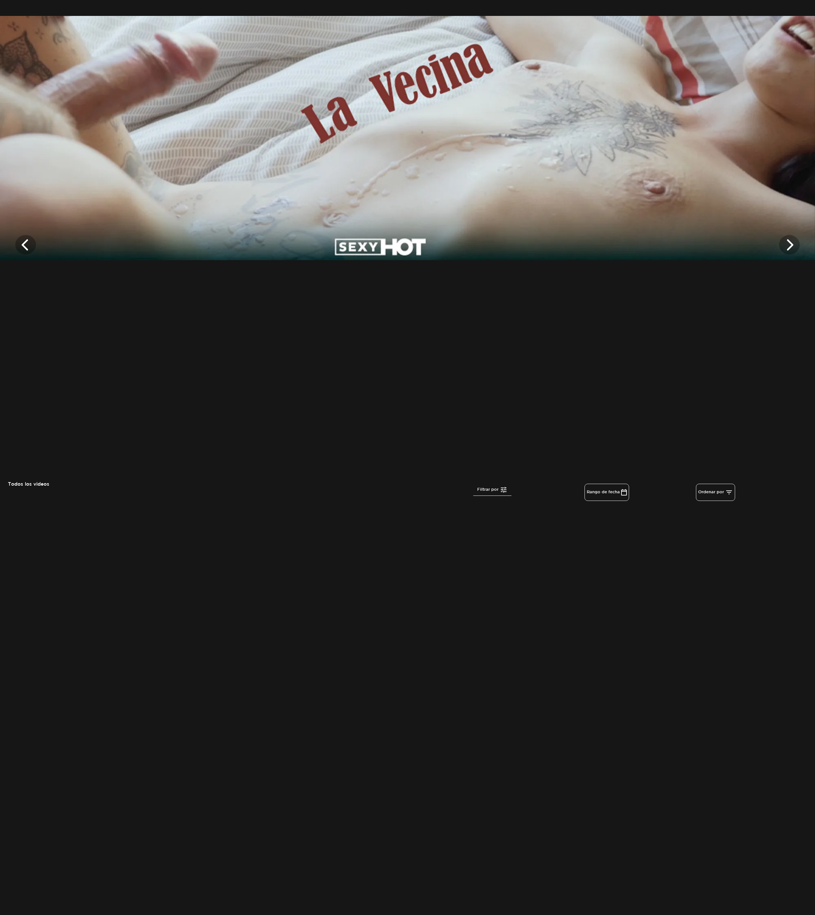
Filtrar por (488, 489)
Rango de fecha (604, 491)
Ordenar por (711, 491)
